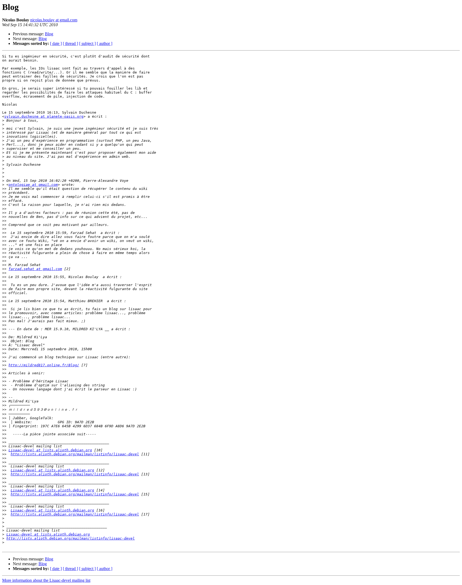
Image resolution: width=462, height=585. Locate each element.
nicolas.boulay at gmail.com (53, 20)
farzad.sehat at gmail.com (35, 269)
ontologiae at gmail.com (33, 185)
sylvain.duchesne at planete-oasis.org (43, 116)
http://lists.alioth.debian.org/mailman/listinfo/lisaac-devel (75, 454)
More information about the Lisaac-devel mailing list (46, 580)
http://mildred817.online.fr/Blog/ (44, 365)
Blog (49, 34)
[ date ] (56, 43)
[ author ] (104, 43)
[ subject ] (87, 43)
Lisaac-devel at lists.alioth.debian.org (50, 450)
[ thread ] (70, 43)
